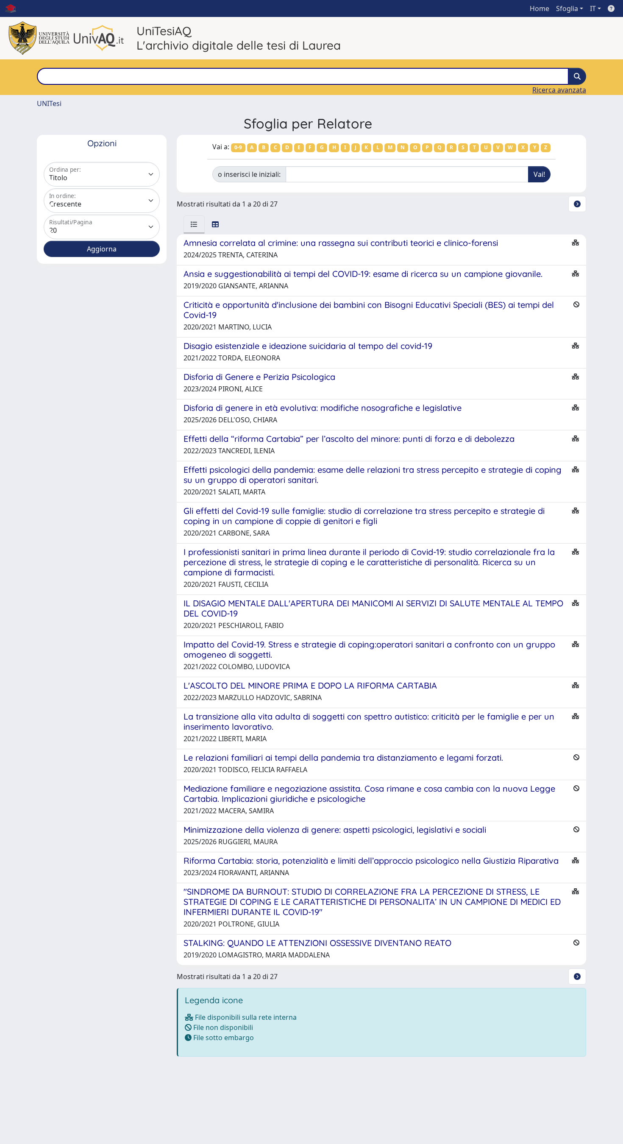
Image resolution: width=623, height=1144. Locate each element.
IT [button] (593, 8)
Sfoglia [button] (567, 8)
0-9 (238, 147)
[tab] (194, 224)
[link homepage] (14, 8)
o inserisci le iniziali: (249, 174)
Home (539, 8)
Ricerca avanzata (559, 90)
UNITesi (49, 103)
